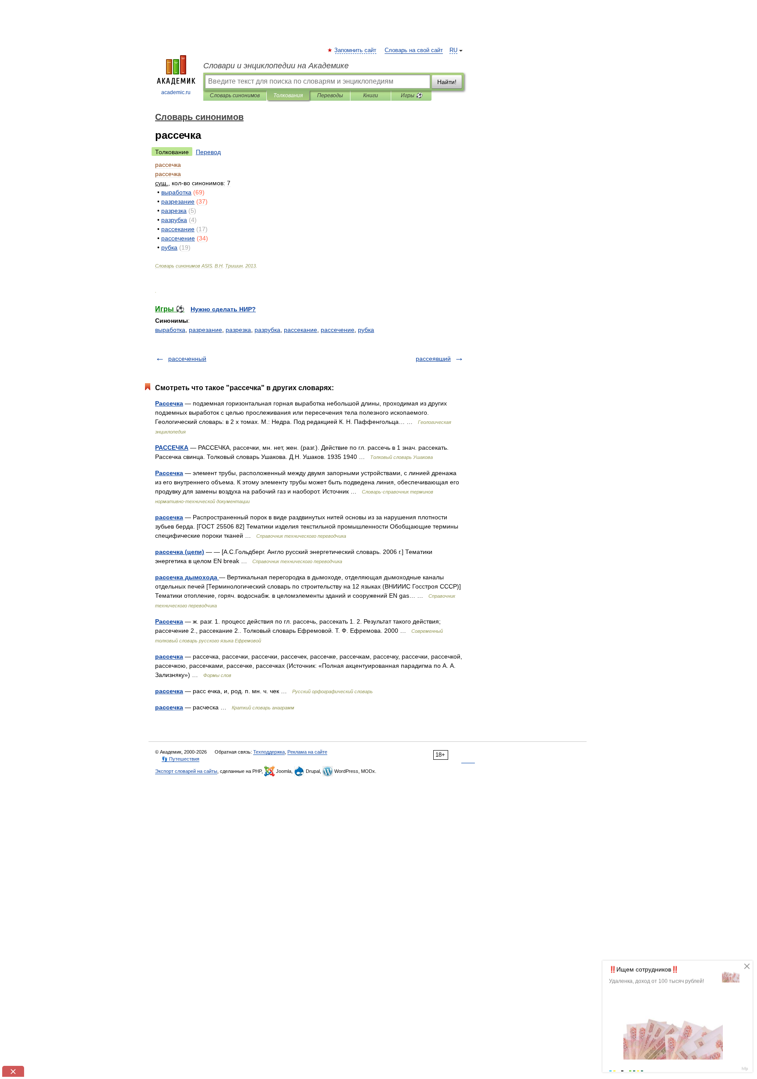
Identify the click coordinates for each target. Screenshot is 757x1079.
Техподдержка (269, 752)
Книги (370, 95)
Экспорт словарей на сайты (186, 771)
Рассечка (169, 403)
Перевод (208, 151)
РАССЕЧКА (171, 447)
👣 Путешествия (180, 759)
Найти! (446, 81)
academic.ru (176, 92)
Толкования (288, 95)
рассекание (300, 329)
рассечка (169, 517)
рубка (366, 329)
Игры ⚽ (411, 95)
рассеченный (187, 358)
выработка (170, 329)
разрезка (238, 329)
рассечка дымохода (187, 577)
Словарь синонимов (235, 95)
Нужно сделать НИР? (223, 309)
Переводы (330, 95)
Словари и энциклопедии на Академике (276, 65)
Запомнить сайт (355, 50)
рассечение (337, 329)
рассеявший (433, 358)
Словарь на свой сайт (414, 50)
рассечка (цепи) (179, 551)
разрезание (205, 329)
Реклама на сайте (307, 752)
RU (453, 50)
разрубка (267, 329)
